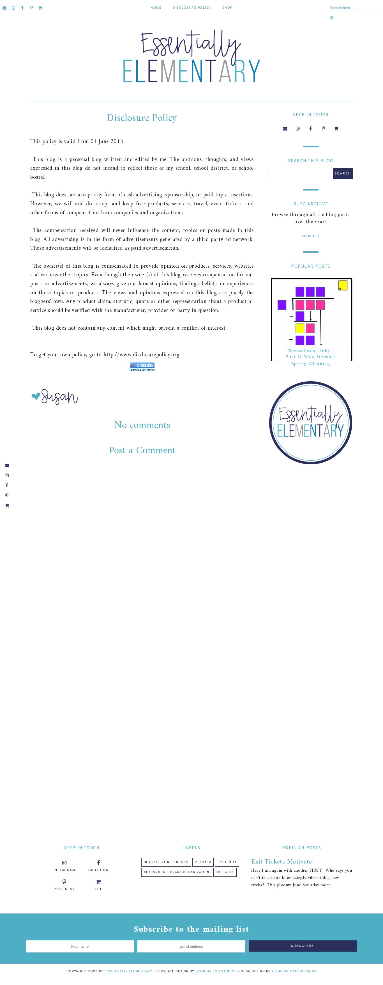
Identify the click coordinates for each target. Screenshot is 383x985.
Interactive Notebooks (166, 862)
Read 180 (203, 862)
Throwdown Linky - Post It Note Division (310, 354)
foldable (225, 872)
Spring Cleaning (310, 364)
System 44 (227, 862)
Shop (227, 8)
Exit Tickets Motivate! (282, 862)
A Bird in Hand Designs (294, 971)
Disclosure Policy (192, 8)
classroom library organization (176, 872)
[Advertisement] (311, 558)
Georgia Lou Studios (216, 971)
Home (156, 8)
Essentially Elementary (128, 971)
